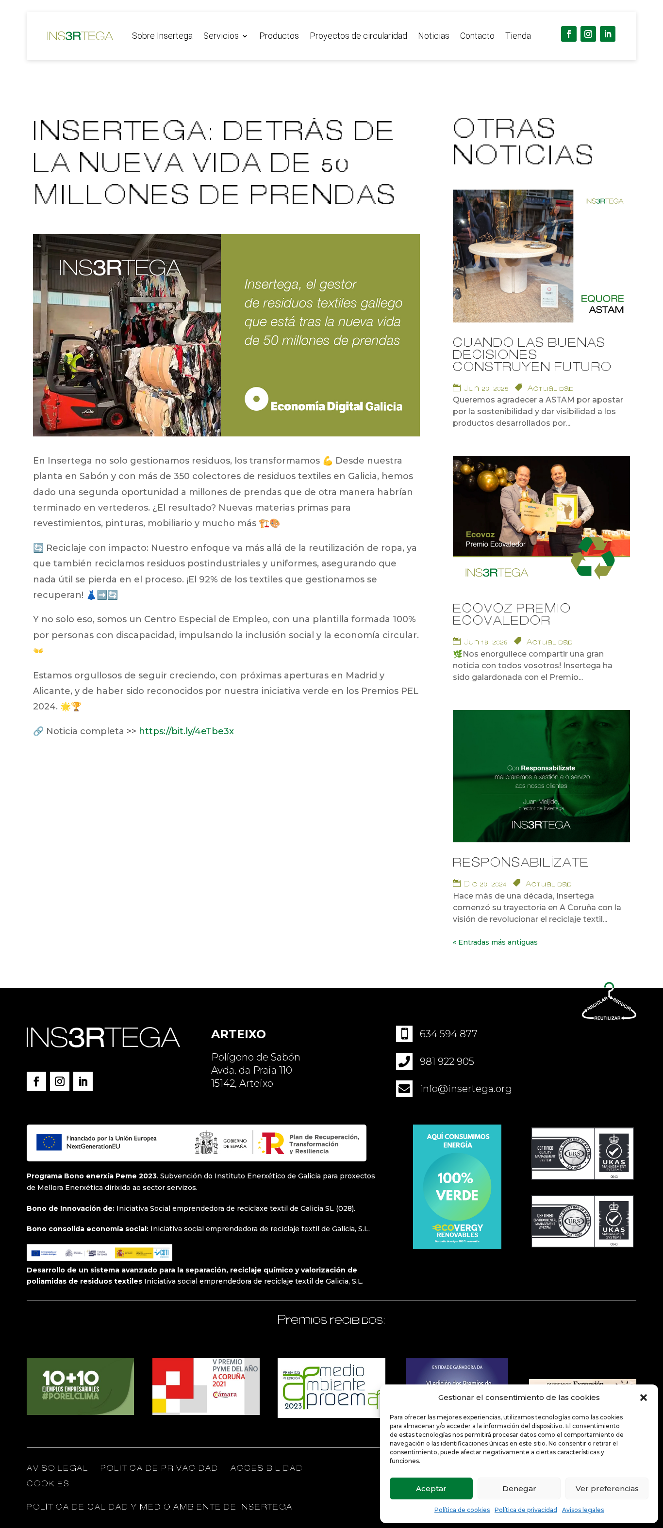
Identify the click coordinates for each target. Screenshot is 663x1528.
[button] (643, 1397)
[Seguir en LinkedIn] (607, 34)
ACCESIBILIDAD (267, 1468)
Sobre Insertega (162, 36)
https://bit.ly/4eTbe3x (186, 731)
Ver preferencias (607, 1488)
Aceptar (431, 1488)
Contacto (477, 36)
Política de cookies (462, 1509)
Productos (279, 36)
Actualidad (551, 388)
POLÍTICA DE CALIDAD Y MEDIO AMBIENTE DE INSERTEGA (160, 1507)
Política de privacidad (526, 1509)
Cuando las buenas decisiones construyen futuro (532, 355)
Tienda (518, 36)
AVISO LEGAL (57, 1468)
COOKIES (48, 1484)
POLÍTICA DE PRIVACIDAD (160, 1468)
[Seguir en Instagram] (588, 34)
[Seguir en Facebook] (569, 34)
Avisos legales (583, 1509)
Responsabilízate (521, 863)
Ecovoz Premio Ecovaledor (512, 615)
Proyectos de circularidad (358, 36)
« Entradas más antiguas (495, 942)
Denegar (519, 1488)
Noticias (433, 36)
